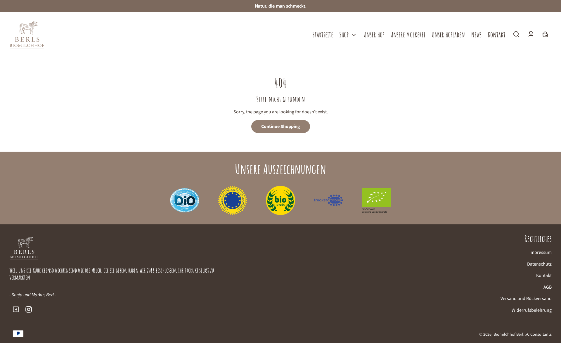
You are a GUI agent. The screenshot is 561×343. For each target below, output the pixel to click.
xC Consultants (538, 334)
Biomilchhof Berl (508, 334)
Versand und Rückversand (526, 298)
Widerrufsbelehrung (532, 310)
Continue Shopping (280, 126)
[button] (516, 34)
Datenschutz (539, 264)
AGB (547, 287)
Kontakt (544, 275)
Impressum (540, 252)
